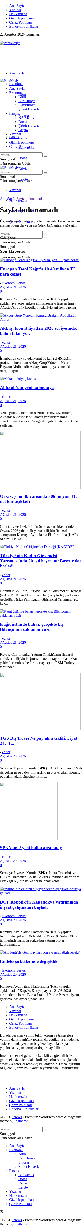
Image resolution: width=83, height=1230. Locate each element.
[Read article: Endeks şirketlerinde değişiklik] (41, 952)
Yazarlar (15, 10)
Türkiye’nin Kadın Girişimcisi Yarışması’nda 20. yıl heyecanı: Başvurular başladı (40, 560)
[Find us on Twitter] (2, 39)
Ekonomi (16, 84)
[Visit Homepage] (10, 43)
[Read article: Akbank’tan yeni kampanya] (41, 379)
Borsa (22, 158)
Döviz (22, 169)
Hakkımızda (18, 14)
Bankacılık (26, 117)
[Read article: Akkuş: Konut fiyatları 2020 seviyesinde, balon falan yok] (41, 317)
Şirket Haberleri (30, 126)
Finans (14, 113)
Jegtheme (21, 1121)
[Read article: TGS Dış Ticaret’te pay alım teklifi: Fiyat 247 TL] (41, 702)
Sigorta (23, 105)
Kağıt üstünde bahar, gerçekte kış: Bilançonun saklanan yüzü (32, 627)
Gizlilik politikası (21, 18)
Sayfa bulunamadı (29, 199)
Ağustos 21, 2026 (13, 287)
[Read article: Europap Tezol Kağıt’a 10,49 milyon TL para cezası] (41, 260)
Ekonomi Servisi (14, 283)
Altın (22, 97)
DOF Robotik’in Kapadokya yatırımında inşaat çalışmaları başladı (39, 905)
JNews (17, 1117)
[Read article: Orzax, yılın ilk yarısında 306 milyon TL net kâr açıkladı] (41, 460)
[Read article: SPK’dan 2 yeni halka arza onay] (41, 811)
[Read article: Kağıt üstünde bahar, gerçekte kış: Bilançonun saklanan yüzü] (41, 613)
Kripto (23, 130)
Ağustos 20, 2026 (13, 756)
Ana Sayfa (17, 6)
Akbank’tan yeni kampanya (27, 387)
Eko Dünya (26, 101)
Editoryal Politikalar (23, 26)
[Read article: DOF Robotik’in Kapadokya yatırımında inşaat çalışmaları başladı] (41, 891)
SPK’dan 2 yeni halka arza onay (31, 847)
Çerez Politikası (20, 22)
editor (6, 342)
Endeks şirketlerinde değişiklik (29, 961)
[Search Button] (45, 237)
